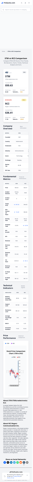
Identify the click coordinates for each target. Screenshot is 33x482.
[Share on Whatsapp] (17, 462)
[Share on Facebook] (4, 462)
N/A (21, 92)
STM (7, 76)
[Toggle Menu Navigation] (29, 2)
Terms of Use (10, 478)
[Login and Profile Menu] (25, 2)
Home (3, 51)
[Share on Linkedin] (11, 462)
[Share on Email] (27, 462)
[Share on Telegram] (14, 462)
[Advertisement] (16, 31)
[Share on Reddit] (20, 462)
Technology (16, 92)
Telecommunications (18, 119)
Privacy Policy (16, 476)
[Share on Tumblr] (24, 462)
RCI (7, 103)
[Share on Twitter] (8, 462)
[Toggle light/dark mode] (21, 2)
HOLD (22, 119)
